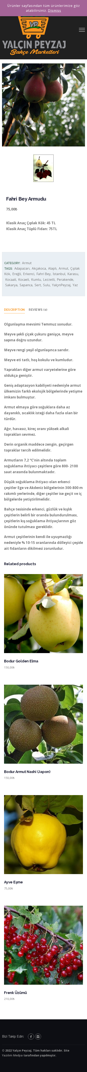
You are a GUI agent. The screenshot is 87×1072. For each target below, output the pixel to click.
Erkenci (28, 274)
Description (14, 309)
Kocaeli (23, 279)
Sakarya (11, 285)
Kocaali (10, 279)
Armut (27, 263)
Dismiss (54, 10)
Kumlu (36, 279)
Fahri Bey (43, 274)
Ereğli (16, 274)
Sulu (46, 285)
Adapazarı (22, 268)
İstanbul (59, 274)
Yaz (75, 285)
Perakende (65, 279)
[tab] (16, 309)
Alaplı (52, 268)
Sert (38, 285)
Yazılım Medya (12, 1055)
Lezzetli (49, 279)
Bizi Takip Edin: (13, 1036)
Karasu (72, 274)
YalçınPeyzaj (61, 285)
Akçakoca (39, 268)
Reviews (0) (38, 309)
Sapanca (26, 285)
